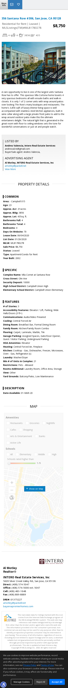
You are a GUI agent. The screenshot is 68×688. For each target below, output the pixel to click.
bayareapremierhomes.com (18, 606)
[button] (3, 684)
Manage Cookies (22, 681)
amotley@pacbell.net (15, 165)
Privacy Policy (29, 665)
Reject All (41, 681)
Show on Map (35, 488)
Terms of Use (47, 665)
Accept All (57, 681)
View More (10, 169)
